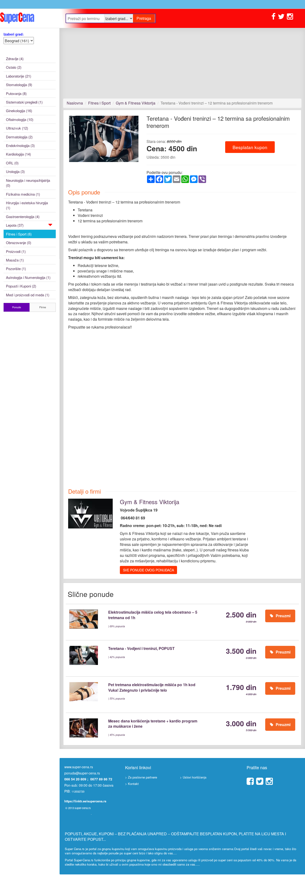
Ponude (16, 307)
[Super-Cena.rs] (29, 18)
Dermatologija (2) (19, 136)
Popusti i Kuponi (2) (21, 285)
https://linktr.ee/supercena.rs (85, 801)
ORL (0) (12, 162)
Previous (62, 143)
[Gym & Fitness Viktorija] (90, 513)
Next (146, 143)
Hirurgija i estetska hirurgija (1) (27, 205)
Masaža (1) (15, 259)
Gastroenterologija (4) (23, 216)
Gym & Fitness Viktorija (135, 103)
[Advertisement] (182, 63)
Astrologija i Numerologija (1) (28, 277)
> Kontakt (132, 783)
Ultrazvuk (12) (17, 128)
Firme (42, 307)
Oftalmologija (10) (19, 119)
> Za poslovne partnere (141, 777)
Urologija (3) (15, 171)
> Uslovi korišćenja (193, 777)
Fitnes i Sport (99, 103)
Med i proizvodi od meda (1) (27, 294)
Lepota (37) (15, 225)
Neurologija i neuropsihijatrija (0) (28, 183)
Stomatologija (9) (19, 84)
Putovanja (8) (16, 93)
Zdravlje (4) (15, 58)
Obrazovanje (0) (18, 242)
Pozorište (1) (16, 268)
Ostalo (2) (13, 67)
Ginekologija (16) (19, 110)
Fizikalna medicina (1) (23, 194)
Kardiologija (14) (18, 154)
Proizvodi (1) (16, 251)
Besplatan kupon (250, 147)
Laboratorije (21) (18, 75)
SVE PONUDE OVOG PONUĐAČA (148, 570)
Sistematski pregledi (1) (24, 102)
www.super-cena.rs (78, 766)
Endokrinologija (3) (20, 145)
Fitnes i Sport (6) (19, 233)
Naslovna (75, 103)
